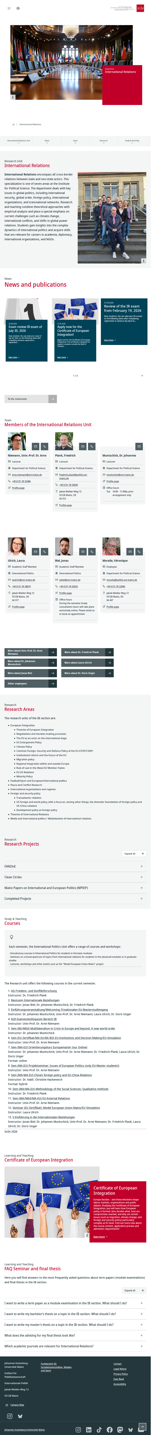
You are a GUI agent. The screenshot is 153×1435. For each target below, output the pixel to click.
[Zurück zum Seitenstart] (142, 1427)
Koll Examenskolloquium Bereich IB (34, 1019)
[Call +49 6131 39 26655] (92, 551)
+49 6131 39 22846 (116, 586)
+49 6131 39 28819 (21, 586)
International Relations (30, 124)
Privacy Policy (121, 1374)
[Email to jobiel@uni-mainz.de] (83, 551)
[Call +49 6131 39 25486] (44, 446)
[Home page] (13, 124)
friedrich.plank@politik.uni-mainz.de (73, 476)
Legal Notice (120, 1368)
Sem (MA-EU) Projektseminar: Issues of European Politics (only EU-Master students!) (65, 1066)
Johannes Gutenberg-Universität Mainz (24, 1429)
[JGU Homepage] (127, 8)
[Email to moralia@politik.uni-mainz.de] (130, 551)
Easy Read (119, 1379)
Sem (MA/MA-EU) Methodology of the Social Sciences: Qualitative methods (60, 1089)
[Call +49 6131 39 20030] (91, 446)
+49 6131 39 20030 (68, 485)
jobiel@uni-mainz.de (69, 580)
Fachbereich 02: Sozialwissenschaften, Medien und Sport (56, 1367)
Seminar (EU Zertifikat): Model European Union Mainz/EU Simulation (56, 1108)
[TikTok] (99, 1430)
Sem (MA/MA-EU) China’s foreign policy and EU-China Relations (51, 1075)
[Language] (17, 8)
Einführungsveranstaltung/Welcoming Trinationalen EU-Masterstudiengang (59, 1010)
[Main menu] (8, 8)
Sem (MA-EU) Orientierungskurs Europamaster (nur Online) (49, 1047)
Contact (118, 1363)
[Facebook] (110, 1430)
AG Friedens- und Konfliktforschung (34, 991)
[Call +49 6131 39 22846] (139, 551)
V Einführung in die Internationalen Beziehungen (44, 1117)
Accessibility (120, 1384)
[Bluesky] (20, 1416)
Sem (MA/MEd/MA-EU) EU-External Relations (41, 1098)
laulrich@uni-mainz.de (23, 580)
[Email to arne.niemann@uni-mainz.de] (35, 446)
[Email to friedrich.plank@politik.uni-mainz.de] (83, 446)
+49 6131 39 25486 (21, 481)
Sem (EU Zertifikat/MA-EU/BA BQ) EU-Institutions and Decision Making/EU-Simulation (66, 1038)
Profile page (18, 488)
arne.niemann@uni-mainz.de (27, 474)
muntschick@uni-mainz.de (120, 474)
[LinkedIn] (89, 1430)
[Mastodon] (120, 1430)
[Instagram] (10, 1416)
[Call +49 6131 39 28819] (44, 551)
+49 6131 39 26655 (68, 586)
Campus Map (17, 1404)
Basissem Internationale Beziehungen (35, 1000)
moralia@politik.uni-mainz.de (122, 580)
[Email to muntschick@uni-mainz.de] (139, 446)
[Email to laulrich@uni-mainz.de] (35, 551)
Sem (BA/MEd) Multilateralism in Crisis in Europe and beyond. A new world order (63, 1028)
